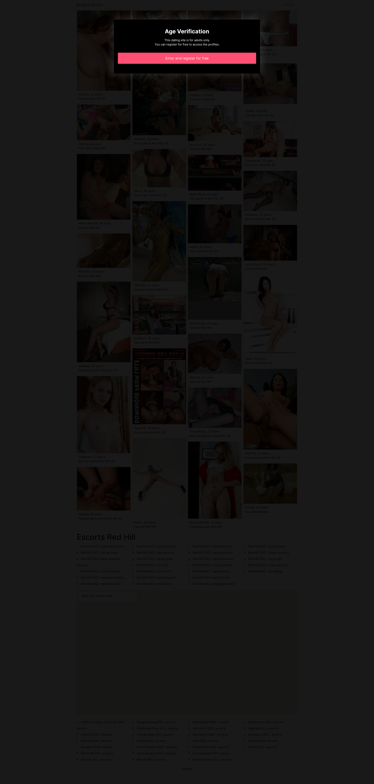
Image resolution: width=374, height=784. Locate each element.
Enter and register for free (187, 58)
